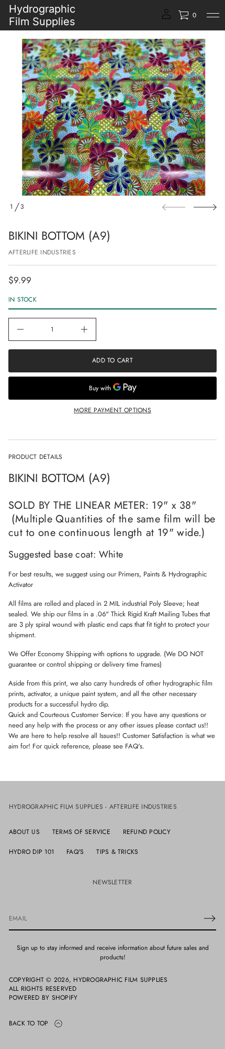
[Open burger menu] (213, 15)
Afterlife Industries (42, 252)
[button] (187, 15)
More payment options (112, 410)
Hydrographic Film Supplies (42, 15)
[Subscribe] (210, 918)
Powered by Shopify (43, 997)
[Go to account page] (166, 17)
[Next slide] (205, 207)
